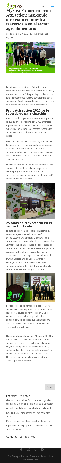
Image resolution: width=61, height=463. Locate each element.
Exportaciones (41, 33)
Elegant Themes (30, 456)
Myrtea (9, 37)
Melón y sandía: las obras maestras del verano (28, 421)
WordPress (32, 459)
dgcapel (13, 33)
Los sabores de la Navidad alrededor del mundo (29, 408)
